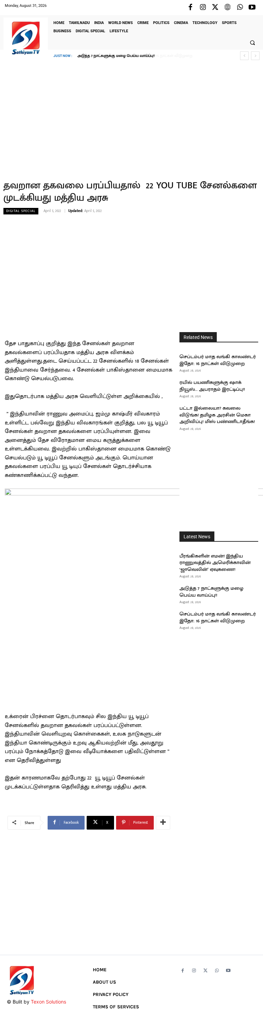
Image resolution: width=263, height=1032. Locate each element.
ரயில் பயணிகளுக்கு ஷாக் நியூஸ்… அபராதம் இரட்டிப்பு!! (212, 386)
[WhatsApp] (240, 7)
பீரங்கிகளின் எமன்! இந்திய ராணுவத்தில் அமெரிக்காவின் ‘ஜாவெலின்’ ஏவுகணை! (215, 563)
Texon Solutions (48, 1002)
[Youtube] (252, 7)
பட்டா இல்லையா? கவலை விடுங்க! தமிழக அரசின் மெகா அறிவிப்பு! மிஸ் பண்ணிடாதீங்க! (217, 415)
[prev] (244, 55)
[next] (255, 55)
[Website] (227, 7)
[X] (215, 7)
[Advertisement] (131, 115)
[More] (163, 823)
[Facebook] (190, 7)
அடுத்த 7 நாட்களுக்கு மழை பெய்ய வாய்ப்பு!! (211, 591)
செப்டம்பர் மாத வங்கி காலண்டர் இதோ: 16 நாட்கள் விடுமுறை (133, 56)
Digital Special (21, 211)
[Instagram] (203, 7)
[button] (252, 42)
